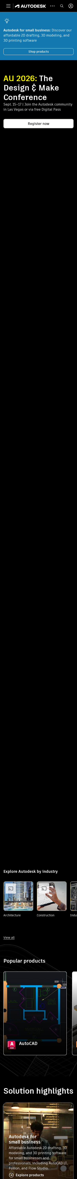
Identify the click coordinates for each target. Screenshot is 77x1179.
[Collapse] (11, 979)
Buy (35, 1045)
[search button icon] (62, 6)
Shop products (38, 51)
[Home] (30, 5)
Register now (38, 123)
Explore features (35, 1033)
